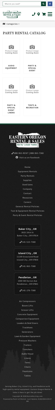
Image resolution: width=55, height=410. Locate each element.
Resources (28, 197)
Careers (27, 202)
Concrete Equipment (27, 314)
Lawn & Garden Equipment (28, 336)
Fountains (27, 371)
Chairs (27, 367)
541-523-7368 (29, 242)
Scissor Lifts (27, 310)
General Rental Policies (27, 206)
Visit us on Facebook (29, 157)
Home (27, 167)
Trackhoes (27, 327)
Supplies (27, 180)
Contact (28, 193)
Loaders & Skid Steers (27, 323)
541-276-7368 (29, 290)
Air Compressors (27, 301)
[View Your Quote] (44, 14)
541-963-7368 (29, 266)
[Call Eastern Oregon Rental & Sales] (33, 14)
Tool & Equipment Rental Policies (27, 211)
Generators (27, 332)
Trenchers (27, 349)
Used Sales (27, 184)
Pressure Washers (27, 340)
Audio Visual (28, 353)
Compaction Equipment (27, 318)
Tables (27, 375)
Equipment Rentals (27, 171)
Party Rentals (27, 175)
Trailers (27, 345)
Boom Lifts (27, 305)
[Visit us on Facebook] (50, 4)
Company (27, 189)
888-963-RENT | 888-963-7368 (29, 153)
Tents (27, 362)
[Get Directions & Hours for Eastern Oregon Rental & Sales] (38, 14)
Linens (27, 358)
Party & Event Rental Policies (27, 215)
